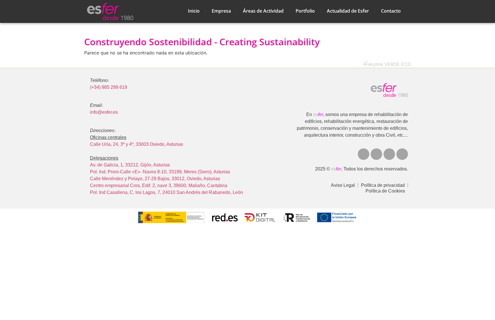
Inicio (194, 11)
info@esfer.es (104, 112)
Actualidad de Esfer (348, 11)
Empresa (221, 11)
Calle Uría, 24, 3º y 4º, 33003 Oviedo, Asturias (136, 144)
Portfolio (305, 11)
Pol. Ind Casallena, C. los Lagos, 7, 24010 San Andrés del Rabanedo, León (166, 192)
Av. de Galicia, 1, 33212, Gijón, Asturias (130, 164)
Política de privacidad (383, 185)
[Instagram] (389, 154)
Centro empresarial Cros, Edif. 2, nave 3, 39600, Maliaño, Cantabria (158, 185)
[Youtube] (376, 154)
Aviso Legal (343, 185)
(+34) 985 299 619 (108, 87)
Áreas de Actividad (263, 11)
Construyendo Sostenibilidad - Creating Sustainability (202, 42)
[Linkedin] (402, 154)
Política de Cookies (385, 191)
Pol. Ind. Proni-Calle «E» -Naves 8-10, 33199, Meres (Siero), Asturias (160, 171)
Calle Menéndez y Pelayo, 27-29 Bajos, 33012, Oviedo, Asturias (155, 178)
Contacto (391, 11)
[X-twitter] (363, 154)
